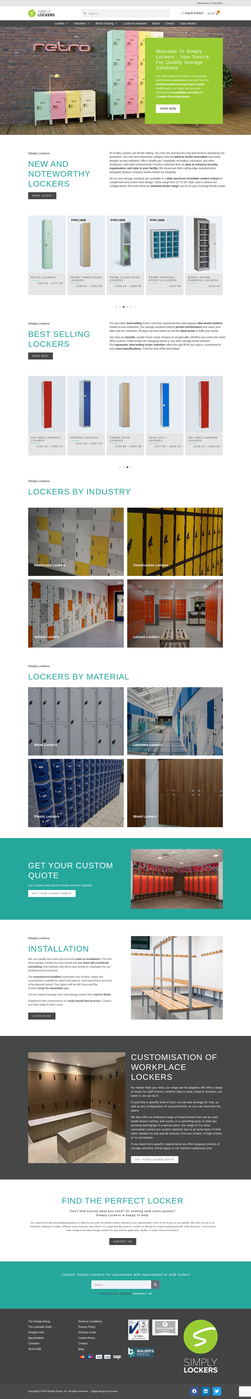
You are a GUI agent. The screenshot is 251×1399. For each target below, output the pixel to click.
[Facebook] (194, 1391)
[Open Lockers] (67, 23)
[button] (30, 259)
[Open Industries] (88, 23)
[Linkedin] (205, 1391)
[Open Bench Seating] (116, 23)
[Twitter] (217, 1391)
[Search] (155, 1284)
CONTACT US (142, 1293)
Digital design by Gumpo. (105, 1391)
